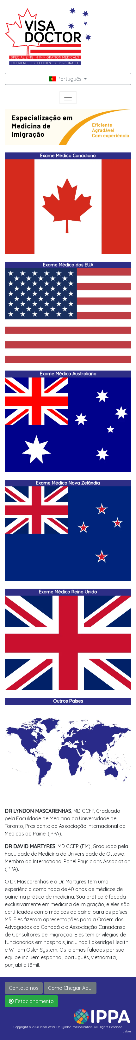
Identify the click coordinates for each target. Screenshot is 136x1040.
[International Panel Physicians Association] (102, 1016)
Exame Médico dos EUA (68, 265)
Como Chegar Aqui (70, 988)
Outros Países (68, 701)
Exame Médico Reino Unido (68, 592)
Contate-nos (24, 988)
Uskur (126, 1031)
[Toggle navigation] (68, 97)
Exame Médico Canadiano (68, 155)
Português (69, 79)
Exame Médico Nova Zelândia (68, 483)
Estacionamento (34, 1001)
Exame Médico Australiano (68, 374)
